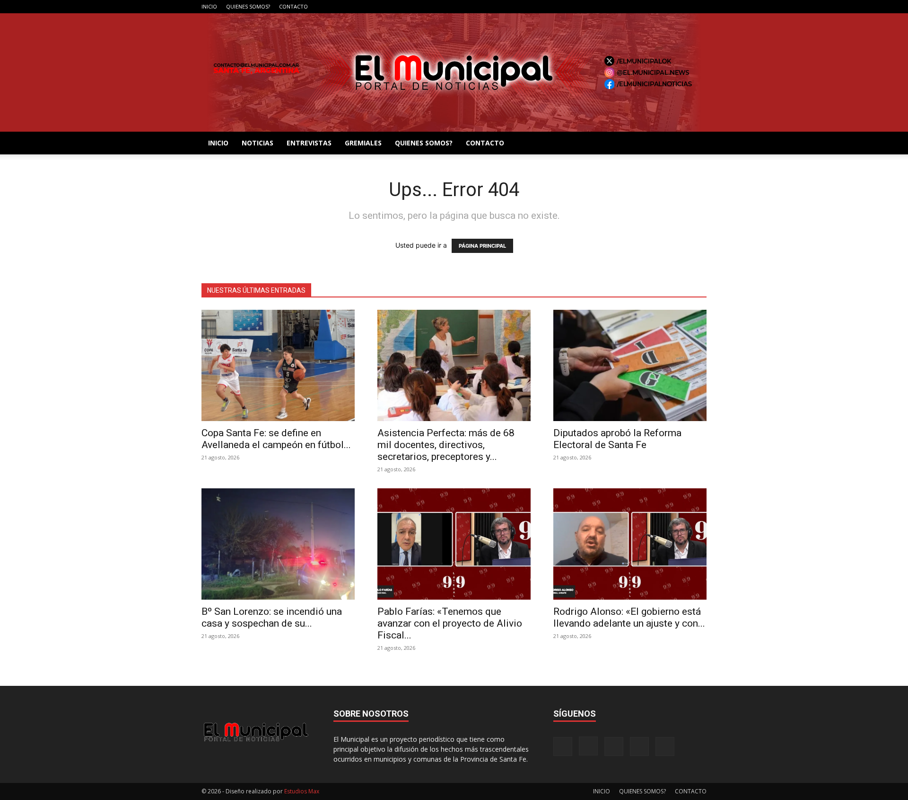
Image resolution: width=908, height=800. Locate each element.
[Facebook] (637, 6)
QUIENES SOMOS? (248, 6)
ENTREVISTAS (309, 142)
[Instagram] (653, 6)
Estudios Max (301, 791)
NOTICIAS (257, 142)
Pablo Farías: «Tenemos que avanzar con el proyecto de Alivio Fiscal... (449, 623)
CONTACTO (293, 6)
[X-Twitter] (684, 6)
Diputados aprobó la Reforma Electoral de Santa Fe (617, 438)
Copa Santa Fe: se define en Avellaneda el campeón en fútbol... (276, 438)
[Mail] (668, 6)
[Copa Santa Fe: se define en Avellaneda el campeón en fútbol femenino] (278, 365)
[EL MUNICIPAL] (454, 72)
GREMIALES (363, 142)
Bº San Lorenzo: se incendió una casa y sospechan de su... (271, 617)
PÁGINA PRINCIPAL (482, 246)
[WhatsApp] (699, 6)
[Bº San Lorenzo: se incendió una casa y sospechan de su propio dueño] (278, 544)
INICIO (209, 6)
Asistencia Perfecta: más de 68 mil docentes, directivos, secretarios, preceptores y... (446, 444)
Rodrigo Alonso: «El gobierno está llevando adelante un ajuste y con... (629, 617)
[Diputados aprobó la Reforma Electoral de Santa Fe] (630, 365)
